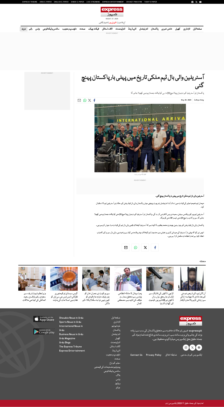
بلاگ (118, 375)
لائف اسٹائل (107, 29)
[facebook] (155, 247)
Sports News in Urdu (70, 322)
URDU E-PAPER (46, 2)
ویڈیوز (117, 383)
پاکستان (154, 29)
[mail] (125, 247)
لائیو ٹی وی (112, 22)
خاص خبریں (166, 29)
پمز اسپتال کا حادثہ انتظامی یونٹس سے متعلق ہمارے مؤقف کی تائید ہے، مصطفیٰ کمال (129, 298)
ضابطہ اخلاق (171, 355)
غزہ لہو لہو (116, 326)
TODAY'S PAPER (150, 2)
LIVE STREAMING (93, 2)
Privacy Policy (154, 355)
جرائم (118, 388)
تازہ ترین (186, 29)
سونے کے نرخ (115, 363)
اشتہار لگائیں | (104, 22)
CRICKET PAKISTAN (134, 2)
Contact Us (136, 355)
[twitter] (145, 247)
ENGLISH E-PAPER (61, 2)
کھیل (177, 29)
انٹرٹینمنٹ (120, 29)
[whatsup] (135, 247)
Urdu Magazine (67, 338)
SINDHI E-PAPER (77, 2)
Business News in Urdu (71, 334)
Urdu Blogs (64, 342)
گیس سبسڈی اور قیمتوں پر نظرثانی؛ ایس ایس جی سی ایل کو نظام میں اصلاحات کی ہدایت (64, 297)
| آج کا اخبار (121, 22)
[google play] (38, 332)
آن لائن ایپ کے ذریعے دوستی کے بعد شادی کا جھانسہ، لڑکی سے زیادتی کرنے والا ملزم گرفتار (193, 297)
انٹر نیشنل (143, 29)
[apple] (38, 320)
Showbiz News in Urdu (71, 318)
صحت (82, 29)
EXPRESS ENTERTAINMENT (113, 2)
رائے (30, 29)
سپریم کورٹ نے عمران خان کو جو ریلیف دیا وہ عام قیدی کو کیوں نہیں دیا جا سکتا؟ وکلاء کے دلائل (96, 298)
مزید (23, 29)
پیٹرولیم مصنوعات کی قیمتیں (107, 367)
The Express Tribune (70, 346)
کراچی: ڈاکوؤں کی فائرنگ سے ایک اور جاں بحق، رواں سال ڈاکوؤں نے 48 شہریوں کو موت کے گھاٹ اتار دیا (161, 298)
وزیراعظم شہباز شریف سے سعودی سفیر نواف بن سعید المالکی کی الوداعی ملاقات (34, 297)
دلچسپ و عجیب (69, 29)
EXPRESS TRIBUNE (29, 2)
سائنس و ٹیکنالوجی (51, 29)
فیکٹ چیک (93, 29)
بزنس (37, 29)
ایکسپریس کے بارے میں (191, 355)
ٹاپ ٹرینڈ (132, 29)
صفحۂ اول (197, 29)
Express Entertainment (72, 351)
